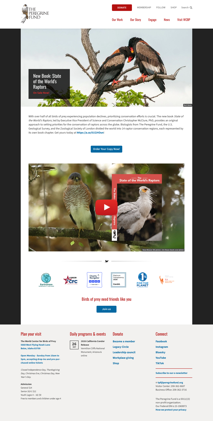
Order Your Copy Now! (106, 149)
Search (185, 7)
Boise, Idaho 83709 (30, 348)
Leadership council (124, 352)
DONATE (121, 7)
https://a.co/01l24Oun (90, 133)
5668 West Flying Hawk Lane (35, 345)
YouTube (161, 358)
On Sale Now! (41, 93)
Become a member (124, 341)
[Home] (35, 14)
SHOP (174, 7)
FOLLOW (160, 7)
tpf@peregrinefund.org (170, 382)
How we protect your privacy (171, 409)
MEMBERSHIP (144, 7)
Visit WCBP (183, 19)
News (167, 19)
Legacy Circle (121, 347)
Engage (152, 19)
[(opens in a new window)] (106, 207)
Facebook (161, 341)
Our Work (117, 19)
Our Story (135, 19)
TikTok (160, 363)
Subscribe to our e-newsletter (171, 373)
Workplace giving (123, 358)
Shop (116, 363)
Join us (106, 309)
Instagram (162, 347)
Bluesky (160, 352)
